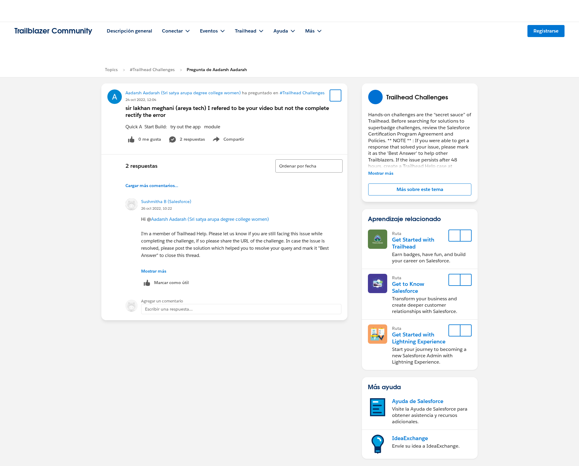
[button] (419, 189)
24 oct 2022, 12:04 (140, 99)
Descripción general (129, 31)
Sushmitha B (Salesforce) (166, 201)
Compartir (232, 140)
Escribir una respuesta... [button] (169, 309)
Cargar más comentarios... (151, 185)
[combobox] (309, 166)
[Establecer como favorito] (335, 95)
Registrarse (545, 31)
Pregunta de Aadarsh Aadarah (217, 69)
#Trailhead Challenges (152, 69)
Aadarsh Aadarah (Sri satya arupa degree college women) (183, 92)
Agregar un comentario (162, 301)
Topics (111, 69)
